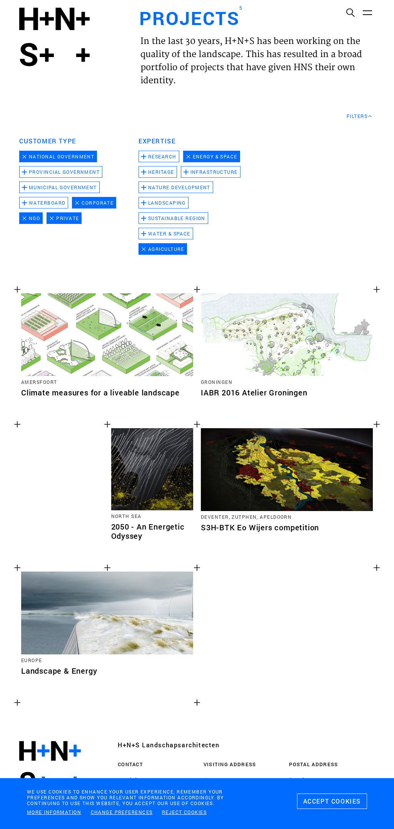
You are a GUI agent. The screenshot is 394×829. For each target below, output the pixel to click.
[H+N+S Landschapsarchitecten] (50, 766)
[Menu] (367, 12)
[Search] (350, 12)
